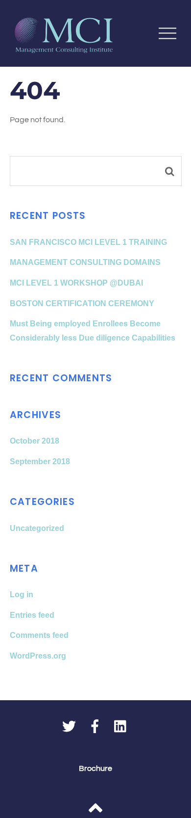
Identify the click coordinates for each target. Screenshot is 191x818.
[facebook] (95, 727)
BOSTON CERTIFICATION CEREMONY (82, 303)
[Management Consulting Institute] (64, 47)
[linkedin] (121, 727)
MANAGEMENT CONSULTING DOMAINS (85, 262)
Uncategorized (37, 528)
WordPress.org (38, 656)
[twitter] (69, 727)
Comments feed (39, 635)
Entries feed (32, 615)
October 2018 (34, 441)
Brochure (95, 768)
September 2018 (40, 461)
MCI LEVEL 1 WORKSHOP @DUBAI (76, 283)
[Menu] (167, 33)
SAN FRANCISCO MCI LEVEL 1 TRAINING (88, 242)
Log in (21, 594)
